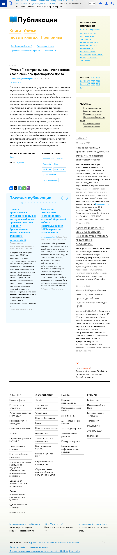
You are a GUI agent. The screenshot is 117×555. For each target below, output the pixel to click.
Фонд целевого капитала (17, 447)
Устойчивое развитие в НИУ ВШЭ (20, 414)
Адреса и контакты (37, 542)
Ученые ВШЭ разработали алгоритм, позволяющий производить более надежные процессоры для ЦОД (91, 298)
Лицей (38, 400)
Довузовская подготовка (41, 406)
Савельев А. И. (15, 82)
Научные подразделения (68, 401)
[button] (22, 202)
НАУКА (65, 395)
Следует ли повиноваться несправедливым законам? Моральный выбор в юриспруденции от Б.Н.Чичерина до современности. (54, 220)
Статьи (30, 30)
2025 (82, 81)
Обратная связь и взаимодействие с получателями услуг (45, 472)
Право (11, 157)
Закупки (13, 433)
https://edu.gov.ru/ (53, 524)
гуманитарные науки (89, 41)
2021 (82, 84)
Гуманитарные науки (92, 107)
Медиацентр (93, 425)
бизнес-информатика (90, 29)
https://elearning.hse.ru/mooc (93, 524)
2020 (87, 84)
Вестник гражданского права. (21, 79)
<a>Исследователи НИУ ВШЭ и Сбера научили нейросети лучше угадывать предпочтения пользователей (92, 235)
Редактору (106, 542)
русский (20, 163)
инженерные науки (89, 45)
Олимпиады (41, 412)
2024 (87, 81)
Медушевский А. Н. (18, 240)
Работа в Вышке (17, 512)
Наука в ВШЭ (50, 50)
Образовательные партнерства (44, 463)
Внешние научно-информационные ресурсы (70, 449)
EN (94, 3)
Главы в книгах (23, 37)
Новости (81, 138)
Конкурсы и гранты (70, 441)
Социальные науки (91, 123)
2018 (98, 84)
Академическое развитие (69, 435)
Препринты (51, 37)
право (83, 57)
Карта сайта (74, 551)
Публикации (37, 19)
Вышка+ (39, 423)
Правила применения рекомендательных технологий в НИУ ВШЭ (38, 551)
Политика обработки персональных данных (28, 547)
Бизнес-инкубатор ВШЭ (44, 455)
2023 (93, 81)
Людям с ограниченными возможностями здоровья (17, 495)
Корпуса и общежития (20, 428)
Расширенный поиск (45, 46)
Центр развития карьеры (43, 447)
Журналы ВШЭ (94, 430)
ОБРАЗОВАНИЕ (44, 395)
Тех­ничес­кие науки (91, 126)
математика (85, 54)
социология (92, 57)
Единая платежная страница (18, 506)
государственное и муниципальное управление (89, 35)
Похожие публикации (30, 198)
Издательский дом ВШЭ (96, 406)
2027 (93, 77)
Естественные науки (92, 111)
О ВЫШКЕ (15, 395)
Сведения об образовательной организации (18, 483)
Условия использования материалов (63, 542)
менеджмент (97, 54)
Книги (15, 30)
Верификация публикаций (21, 46)
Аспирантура (41, 433)
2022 (98, 81)
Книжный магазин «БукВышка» (95, 414)
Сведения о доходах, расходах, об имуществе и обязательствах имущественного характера (20, 469)
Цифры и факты (17, 400)
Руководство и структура (16, 406)
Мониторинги (68, 415)
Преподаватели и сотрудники (18, 422)
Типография (93, 420)
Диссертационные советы (70, 422)
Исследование (102, 203)
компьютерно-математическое (88, 49)
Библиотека (93, 400)
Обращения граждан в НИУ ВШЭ (20, 440)
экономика (85, 60)
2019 (93, 84)
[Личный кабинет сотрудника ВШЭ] (106, 3)
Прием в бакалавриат (46, 418)
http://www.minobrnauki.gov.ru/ (24, 524)
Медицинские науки (92, 114)
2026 (98, 77)
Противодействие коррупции (18, 455)
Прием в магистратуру (46, 428)
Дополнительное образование (44, 439)
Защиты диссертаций (71, 428)
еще (82, 87)
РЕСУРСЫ (93, 395)
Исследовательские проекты (71, 409)
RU (90, 3)
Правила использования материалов (25, 50)
